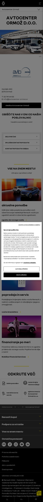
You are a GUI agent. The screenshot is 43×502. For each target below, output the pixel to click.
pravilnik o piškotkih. (29, 262)
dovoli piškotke (21, 275)
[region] (21, 251)
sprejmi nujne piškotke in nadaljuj (29, 225)
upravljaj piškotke (21, 269)
